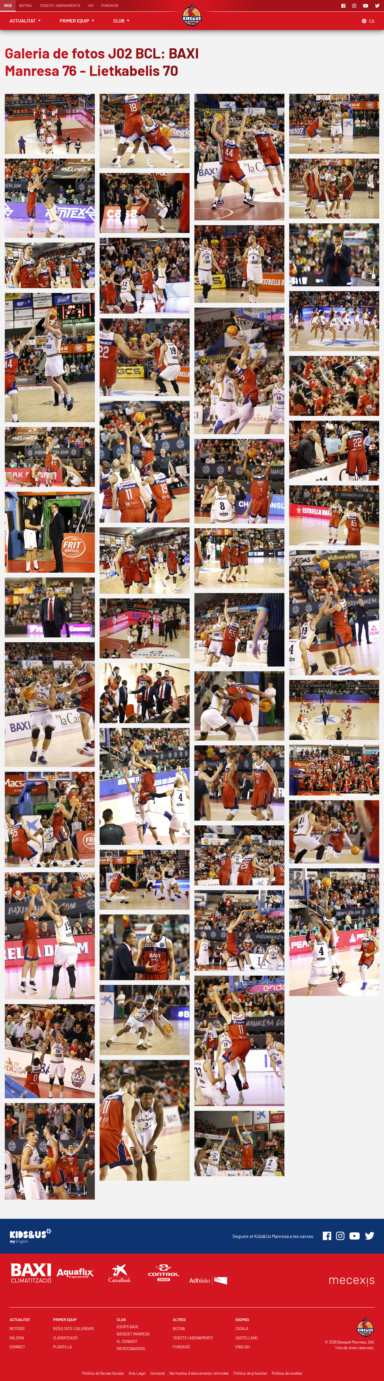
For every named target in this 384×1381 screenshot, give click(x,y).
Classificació (65, 1337)
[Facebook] (344, 5)
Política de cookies (287, 1373)
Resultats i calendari (73, 1328)
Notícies (17, 1328)
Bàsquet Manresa (133, 1334)
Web (8, 5)
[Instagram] (355, 5)
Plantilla (62, 1346)
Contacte (157, 1373)
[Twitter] (378, 5)
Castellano (247, 1337)
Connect (17, 1346)
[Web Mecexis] (351, 1280)
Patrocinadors (131, 1348)
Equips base (128, 1326)
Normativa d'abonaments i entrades (199, 1373)
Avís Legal (137, 1373)
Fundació (109, 5)
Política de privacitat (250, 1373)
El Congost (127, 1341)
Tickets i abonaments (60, 5)
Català (242, 1328)
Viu (91, 5)
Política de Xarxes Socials (103, 1373)
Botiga (25, 5)
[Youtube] (367, 5)
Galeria (17, 1337)
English (243, 1346)
